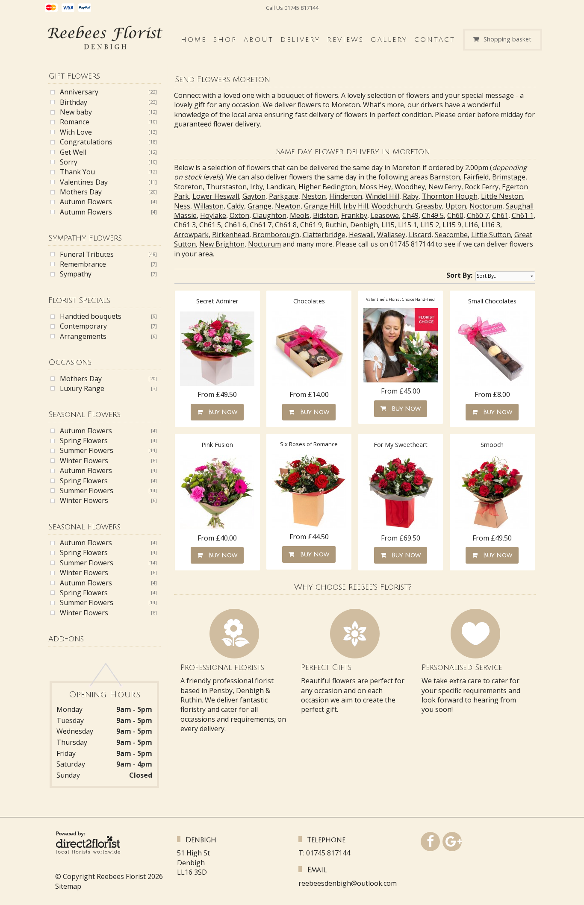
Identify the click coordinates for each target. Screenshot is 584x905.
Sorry (68, 162)
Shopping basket (507, 39)
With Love (76, 132)
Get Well (73, 152)
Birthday (73, 102)
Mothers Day (81, 192)
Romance (74, 121)
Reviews (345, 39)
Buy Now (220, 412)
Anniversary (79, 92)
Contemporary (83, 326)
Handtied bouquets (90, 316)
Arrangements (83, 336)
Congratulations (86, 142)
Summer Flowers (86, 450)
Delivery (300, 39)
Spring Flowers (84, 440)
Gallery (389, 39)
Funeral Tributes (87, 254)
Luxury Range (82, 388)
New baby (76, 112)
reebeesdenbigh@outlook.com (347, 883)
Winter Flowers (84, 460)
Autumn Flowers (86, 201)
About (259, 39)
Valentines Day (84, 182)
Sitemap (68, 886)
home (193, 39)
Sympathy (75, 274)
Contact (434, 39)
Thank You (77, 171)
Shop (225, 39)
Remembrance (83, 264)
